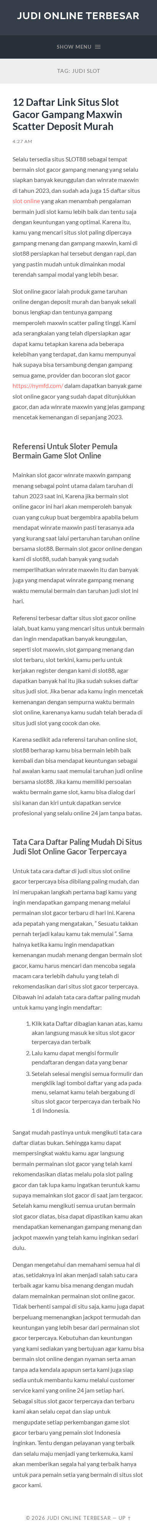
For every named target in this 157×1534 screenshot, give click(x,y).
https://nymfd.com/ (38, 385)
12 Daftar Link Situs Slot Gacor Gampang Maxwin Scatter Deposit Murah (67, 114)
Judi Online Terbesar (78, 15)
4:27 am (22, 141)
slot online (26, 200)
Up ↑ (125, 1518)
